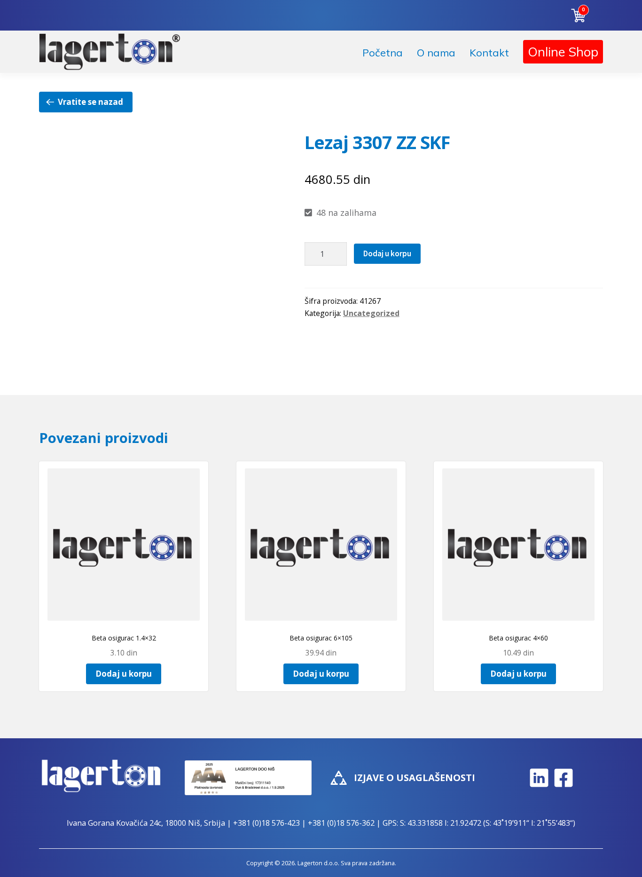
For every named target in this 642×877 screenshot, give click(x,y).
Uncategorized (371, 313)
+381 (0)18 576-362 (341, 823)
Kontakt (489, 52)
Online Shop (563, 52)
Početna (382, 52)
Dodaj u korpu (387, 253)
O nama (436, 52)
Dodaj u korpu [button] (123, 673)
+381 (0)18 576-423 (266, 823)
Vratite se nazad (90, 101)
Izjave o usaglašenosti (414, 777)
